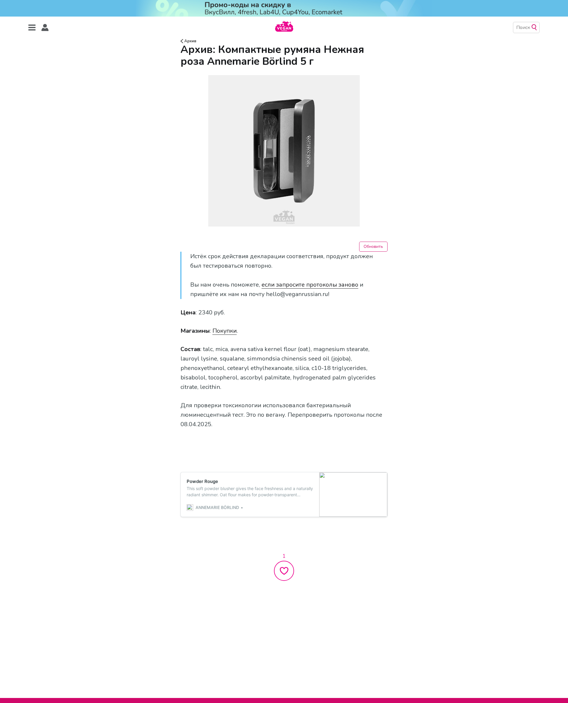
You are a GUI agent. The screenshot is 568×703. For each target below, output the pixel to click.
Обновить (373, 246)
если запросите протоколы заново (310, 285)
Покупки (224, 331)
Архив (189, 41)
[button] (45, 27)
